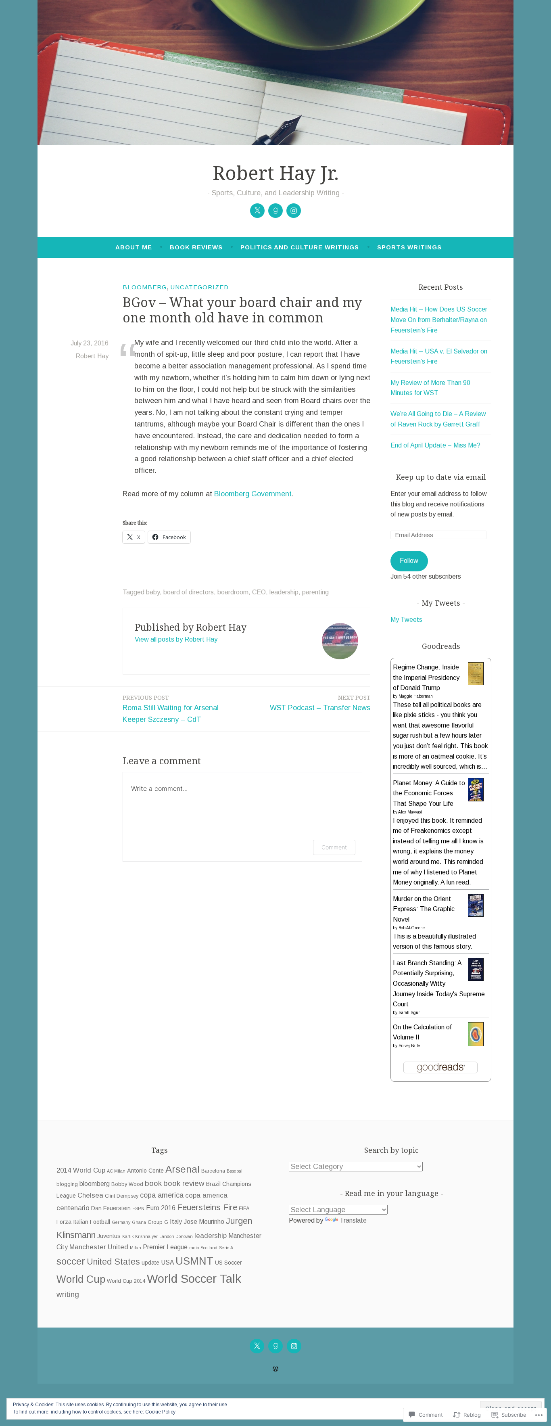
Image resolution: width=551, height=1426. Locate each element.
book (153, 1183)
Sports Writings (409, 247)
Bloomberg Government (253, 494)
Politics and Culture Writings (299, 247)
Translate (353, 1220)
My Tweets (406, 619)
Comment (334, 847)
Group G (158, 1222)
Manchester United (98, 1247)
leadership (283, 592)
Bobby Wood (127, 1184)
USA (167, 1262)
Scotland (208, 1247)
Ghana (139, 1222)
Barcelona (213, 1171)
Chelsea (90, 1195)
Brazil (213, 1184)
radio (194, 1247)
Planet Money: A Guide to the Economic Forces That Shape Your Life (429, 793)
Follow (409, 560)
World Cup (80, 1279)
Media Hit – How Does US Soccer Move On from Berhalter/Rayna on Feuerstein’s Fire (438, 319)
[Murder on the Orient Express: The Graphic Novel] (476, 914)
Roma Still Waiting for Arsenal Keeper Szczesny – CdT (171, 708)
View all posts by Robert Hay (176, 639)
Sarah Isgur (409, 1012)
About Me (133, 247)
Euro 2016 (160, 1207)
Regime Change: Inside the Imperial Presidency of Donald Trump (426, 677)
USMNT (194, 1261)
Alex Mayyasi (410, 812)
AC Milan (116, 1171)
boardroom (232, 592)
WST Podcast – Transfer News (320, 702)
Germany (121, 1222)
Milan (135, 1247)
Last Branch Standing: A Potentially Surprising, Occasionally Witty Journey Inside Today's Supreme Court (439, 984)
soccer (70, 1261)
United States (113, 1262)
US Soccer (228, 1262)
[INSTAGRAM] (294, 1346)
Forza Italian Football (83, 1222)
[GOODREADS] (275, 1346)
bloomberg (94, 1183)
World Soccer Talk (194, 1278)
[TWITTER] (257, 1346)
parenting (315, 592)
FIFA (244, 1208)
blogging (67, 1184)
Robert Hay (92, 356)
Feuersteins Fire (207, 1207)
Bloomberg (145, 287)
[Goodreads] (275, 211)
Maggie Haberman (416, 696)
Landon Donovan (176, 1236)
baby (153, 592)
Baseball (235, 1171)
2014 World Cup (80, 1170)
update (150, 1262)
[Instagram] (294, 211)
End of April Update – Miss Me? (435, 445)
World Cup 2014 (126, 1281)
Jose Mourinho (204, 1221)
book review (184, 1183)
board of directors (188, 592)
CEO (259, 592)
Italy (176, 1221)
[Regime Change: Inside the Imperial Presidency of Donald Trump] (476, 683)
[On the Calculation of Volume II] (476, 1044)
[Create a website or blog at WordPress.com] (275, 1368)
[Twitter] (257, 211)
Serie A (226, 1247)
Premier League (165, 1247)
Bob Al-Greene (412, 928)
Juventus (109, 1236)
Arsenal (182, 1169)
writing (67, 1294)
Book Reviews (196, 247)
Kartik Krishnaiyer (140, 1236)
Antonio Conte (145, 1170)
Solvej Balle (409, 1045)
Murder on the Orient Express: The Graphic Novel (424, 909)
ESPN (138, 1208)
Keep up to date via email (441, 477)
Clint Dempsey (121, 1196)
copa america (162, 1195)
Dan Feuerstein (111, 1208)
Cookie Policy (160, 1412)
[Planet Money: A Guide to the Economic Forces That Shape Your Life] (476, 799)
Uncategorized (200, 287)
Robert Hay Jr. (276, 173)
